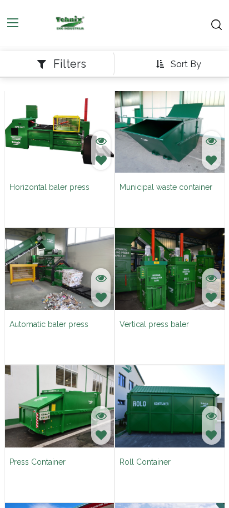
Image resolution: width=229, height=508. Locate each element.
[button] (178, 64)
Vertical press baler (154, 324)
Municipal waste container (166, 187)
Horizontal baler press (49, 187)
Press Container (37, 461)
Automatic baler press (48, 324)
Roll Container (145, 461)
